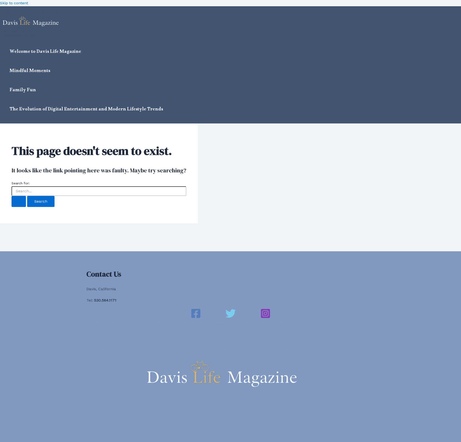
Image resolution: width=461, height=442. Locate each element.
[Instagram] (265, 317)
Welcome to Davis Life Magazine (45, 52)
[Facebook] (196, 317)
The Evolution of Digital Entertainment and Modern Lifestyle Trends (86, 110)
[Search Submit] (19, 201)
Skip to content (14, 3)
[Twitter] (230, 317)
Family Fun (23, 90)
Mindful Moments (30, 71)
